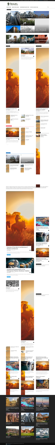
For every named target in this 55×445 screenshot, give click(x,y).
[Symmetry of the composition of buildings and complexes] (42, 78)
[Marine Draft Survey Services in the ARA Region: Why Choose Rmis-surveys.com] (42, 237)
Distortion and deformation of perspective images (26, 161)
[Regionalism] (12, 431)
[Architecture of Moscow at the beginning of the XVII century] (38, 121)
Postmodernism (9, 423)
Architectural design (15, 7)
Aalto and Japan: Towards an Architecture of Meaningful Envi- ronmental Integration (28, 169)
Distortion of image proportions (45, 116)
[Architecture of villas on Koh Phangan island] (12, 384)
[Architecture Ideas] (38, 157)
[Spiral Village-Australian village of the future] (23, 116)
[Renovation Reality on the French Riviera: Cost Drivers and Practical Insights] (42, 221)
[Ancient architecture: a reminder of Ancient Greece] (27, 15)
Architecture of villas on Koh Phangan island (11, 377)
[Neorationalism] (13, 30)
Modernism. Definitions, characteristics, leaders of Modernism (44, 135)
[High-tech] (13, 18)
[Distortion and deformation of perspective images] (27, 159)
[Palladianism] (27, 310)
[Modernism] (27, 22)
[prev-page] (6, 122)
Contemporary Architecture (24, 7)
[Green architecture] (23, 120)
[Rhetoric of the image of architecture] (42, 384)
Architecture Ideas (43, 127)
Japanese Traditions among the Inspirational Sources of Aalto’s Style (42, 424)
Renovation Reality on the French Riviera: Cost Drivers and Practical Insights (22, 9)
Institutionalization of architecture (12, 138)
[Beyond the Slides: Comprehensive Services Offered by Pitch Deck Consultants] (27, 385)
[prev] (46, 9)
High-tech (23, 423)
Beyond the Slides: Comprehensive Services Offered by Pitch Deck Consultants (27, 377)
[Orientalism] (27, 51)
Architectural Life (41, 0)
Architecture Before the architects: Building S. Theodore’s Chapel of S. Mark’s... (12, 408)
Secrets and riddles (46, 0)
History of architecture (34, 7)
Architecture (9, 7)
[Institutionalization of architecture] (12, 132)
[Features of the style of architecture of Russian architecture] (13, 39)
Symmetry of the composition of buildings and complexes (42, 109)
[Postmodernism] (12, 417)
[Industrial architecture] (27, 30)
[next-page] (7, 122)
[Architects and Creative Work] (12, 78)
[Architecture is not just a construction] (42, 15)
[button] (48, 7)
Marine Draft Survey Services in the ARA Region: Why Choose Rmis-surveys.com (42, 243)
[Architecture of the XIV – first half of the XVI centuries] (12, 159)
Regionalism (8, 436)
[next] (47, 9)
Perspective (8, 287)
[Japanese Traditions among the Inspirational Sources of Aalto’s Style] (42, 417)
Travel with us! (21, 0)
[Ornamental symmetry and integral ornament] (42, 39)
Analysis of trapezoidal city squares (29, 164)
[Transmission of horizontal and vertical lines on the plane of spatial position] (23, 351)
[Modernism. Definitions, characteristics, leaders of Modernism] (38, 135)
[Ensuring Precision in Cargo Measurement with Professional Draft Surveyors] (42, 252)
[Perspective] (12, 283)
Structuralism (27, 139)
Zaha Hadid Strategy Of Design (41, 438)
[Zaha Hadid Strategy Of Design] (42, 433)
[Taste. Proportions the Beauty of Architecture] (42, 25)
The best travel (36, 0)
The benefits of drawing (14, 350)
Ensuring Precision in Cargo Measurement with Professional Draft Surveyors (42, 259)
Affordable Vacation (32, 0)
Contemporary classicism (26, 436)
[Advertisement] (20, 149)
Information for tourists (26, 0)
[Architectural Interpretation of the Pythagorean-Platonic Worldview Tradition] (27, 39)
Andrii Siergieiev (9, 24)
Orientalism (23, 55)
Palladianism (23, 341)
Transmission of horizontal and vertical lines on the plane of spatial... (30, 351)
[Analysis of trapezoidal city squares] (22, 165)
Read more (8, 254)
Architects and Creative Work (11, 108)
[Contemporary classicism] (27, 431)
